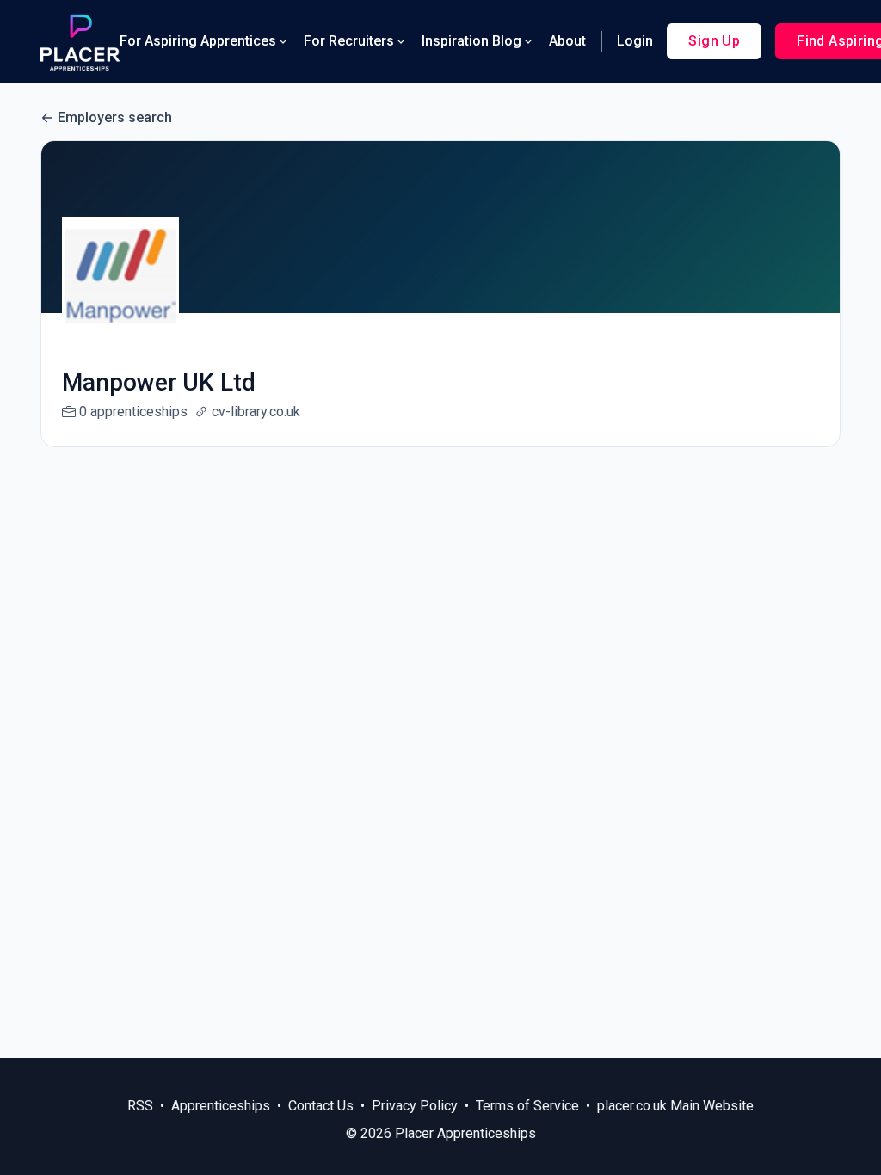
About (567, 41)
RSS (140, 1106)
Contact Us (321, 1106)
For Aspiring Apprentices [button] (198, 41)
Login (635, 41)
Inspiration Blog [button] (471, 41)
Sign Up (714, 41)
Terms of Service (527, 1106)
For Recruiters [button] (349, 41)
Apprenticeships (220, 1106)
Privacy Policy (415, 1106)
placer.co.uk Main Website (675, 1106)
